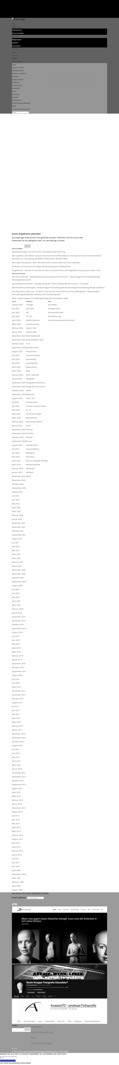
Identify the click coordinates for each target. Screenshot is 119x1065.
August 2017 (17, 702)
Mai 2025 (16, 363)
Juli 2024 (15, 402)
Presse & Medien (18, 33)
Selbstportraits (17, 30)
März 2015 (16, 796)
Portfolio (29, 433)
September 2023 (19, 441)
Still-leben (30, 457)
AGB (14, 10)
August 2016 (17, 745)
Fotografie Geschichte (35, 382)
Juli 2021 (15, 542)
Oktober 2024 (18, 390)
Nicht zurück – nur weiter (78, 283)
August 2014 (17, 812)
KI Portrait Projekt (33, 414)
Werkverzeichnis (33, 464)
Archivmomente (33, 355)
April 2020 (16, 601)
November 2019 (19, 620)
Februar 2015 (17, 800)
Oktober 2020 (18, 577)
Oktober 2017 (18, 698)
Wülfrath (29, 472)
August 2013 (17, 839)
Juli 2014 (15, 815)
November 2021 (19, 527)
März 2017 (16, 722)
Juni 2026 (16, 312)
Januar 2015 (17, 804)
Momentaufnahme (34, 421)
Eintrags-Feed (54, 308)
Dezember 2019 (18, 616)
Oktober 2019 (18, 624)
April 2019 (16, 648)
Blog (28, 371)
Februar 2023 (17, 468)
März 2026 (16, 324)
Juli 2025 (15, 355)
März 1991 (16, 878)
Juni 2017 (16, 710)
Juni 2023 (16, 453)
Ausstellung (31, 359)
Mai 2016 (16, 757)
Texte (14, 52)
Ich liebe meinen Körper (36, 406)
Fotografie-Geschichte (35, 386)
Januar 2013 (17, 854)
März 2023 (16, 464)
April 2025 (16, 367)
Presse (29, 441)
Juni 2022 (16, 499)
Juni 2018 (16, 683)
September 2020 (19, 581)
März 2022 (16, 511)
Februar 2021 (17, 562)
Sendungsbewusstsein (21, 279)
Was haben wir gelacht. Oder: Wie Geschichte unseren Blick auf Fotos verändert (46, 262)
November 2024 (19, 386)
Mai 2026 (16, 316)
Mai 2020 (16, 597)
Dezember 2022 (18, 476)
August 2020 (17, 585)
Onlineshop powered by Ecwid (61, 320)
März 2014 (16, 831)
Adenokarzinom (33, 324)
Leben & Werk (17, 27)
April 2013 (16, 847)
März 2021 (16, 558)
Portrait (29, 437)
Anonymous (31, 351)
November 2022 (19, 480)
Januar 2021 (17, 566)
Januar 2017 (17, 730)
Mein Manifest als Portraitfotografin (45, 294)
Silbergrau (30, 453)
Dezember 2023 (18, 429)
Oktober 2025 (18, 343)
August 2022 (17, 492)
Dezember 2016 (18, 734)
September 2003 (19, 874)
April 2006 (16, 870)
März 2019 (16, 652)
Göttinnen (30, 394)
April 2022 (16, 507)
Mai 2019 (16, 644)
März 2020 (16, 605)
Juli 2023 (15, 449)
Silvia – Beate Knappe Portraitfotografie (28, 298)
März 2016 (16, 765)
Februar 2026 (17, 328)
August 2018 (17, 675)
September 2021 (19, 535)
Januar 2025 (17, 379)
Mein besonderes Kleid (58, 298)
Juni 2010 (16, 866)
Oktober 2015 (18, 780)
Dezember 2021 (18, 523)
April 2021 (16, 554)
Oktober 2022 (18, 484)
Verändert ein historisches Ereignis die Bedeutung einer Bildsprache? (41, 266)
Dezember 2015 (18, 773)
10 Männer (100, 287)
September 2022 (19, 488)
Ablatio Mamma (33, 320)
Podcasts (15, 55)
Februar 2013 (17, 851)
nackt (28, 425)
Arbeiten (15, 36)
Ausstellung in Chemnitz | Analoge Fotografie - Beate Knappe (38, 283)
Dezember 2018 (18, 663)
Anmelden (52, 304)
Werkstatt (15, 49)
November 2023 (19, 433)
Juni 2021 (16, 546)
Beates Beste (31, 367)
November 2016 (19, 737)
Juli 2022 (15, 496)
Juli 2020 (15, 589)
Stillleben (15, 43)
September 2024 (19, 394)
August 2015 (17, 788)
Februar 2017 (17, 726)
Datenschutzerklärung (21, 7)
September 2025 (19, 347)
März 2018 (16, 687)
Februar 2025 (17, 375)
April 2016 (16, 761)
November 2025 (19, 339)
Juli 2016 (15, 749)
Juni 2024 (16, 406)
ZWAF (28, 476)
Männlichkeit (31, 418)
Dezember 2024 (18, 382)
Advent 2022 (31, 328)
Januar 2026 (17, 332)
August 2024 (17, 398)
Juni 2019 (16, 640)
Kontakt (14, 58)
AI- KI (28, 343)
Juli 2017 (15, 706)
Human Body (31, 402)
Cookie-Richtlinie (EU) (21, 13)
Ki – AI (28, 410)
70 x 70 (29, 316)
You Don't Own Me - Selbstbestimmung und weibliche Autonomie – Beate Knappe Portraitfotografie (54, 277)
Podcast (29, 429)
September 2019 (19, 628)
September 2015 (19, 784)
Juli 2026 (15, 308)
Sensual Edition (32, 449)
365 (27, 312)
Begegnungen (16, 40)
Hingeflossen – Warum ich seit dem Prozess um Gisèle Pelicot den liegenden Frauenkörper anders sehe (56, 270)
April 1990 (16, 886)
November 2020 (19, 574)
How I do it (30, 398)
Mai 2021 (16, 550)
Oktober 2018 (18, 667)
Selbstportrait (32, 445)
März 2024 (16, 418)
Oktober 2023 (18, 437)
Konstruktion (16, 46)
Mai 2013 (16, 843)
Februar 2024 (17, 421)
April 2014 (16, 827)
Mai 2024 (16, 410)
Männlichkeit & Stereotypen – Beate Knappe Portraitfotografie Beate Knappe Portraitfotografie (52, 287)
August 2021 (17, 538)
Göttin (28, 390)
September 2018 (19, 671)
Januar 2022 (17, 519)
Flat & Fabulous (32, 375)
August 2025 (17, 351)
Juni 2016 (16, 753)
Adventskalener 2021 (35, 339)
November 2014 (19, 808)
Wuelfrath (30, 468)
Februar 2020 (17, 609)
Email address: (19, 897)
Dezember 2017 (18, 691)
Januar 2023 (17, 472)
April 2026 (16, 320)
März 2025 (16, 371)
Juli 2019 (15, 636)
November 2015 (19, 776)
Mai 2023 (16, 457)
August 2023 (17, 445)
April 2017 (16, 718)
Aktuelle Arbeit (32, 347)
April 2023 (16, 460)
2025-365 (30, 308)
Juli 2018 (15, 679)
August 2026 (17, 304)
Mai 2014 (16, 823)
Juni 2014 (16, 819)
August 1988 (17, 890)
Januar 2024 (17, 425)
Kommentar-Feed (55, 312)
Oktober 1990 (18, 882)
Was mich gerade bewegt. (37, 460)
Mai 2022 (16, 503)
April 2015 (16, 792)
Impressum (16, 4)
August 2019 (17, 632)
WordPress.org (54, 316)
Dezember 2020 (18, 570)
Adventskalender (33, 336)
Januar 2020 (17, 613)
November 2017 (19, 695)
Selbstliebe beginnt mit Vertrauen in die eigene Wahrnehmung (38, 252)
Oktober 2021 (18, 531)
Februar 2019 (17, 656)
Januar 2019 (17, 659)
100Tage (29, 304)
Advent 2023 (31, 332)
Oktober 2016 (18, 741)
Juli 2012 (15, 858)
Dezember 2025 (18, 336)
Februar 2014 (17, 835)
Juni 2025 (16, 359)
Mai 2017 (16, 714)
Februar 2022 (17, 515)
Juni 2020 (16, 593)
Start (13, 24)
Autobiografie (32, 363)
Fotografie (30, 379)
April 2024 (16, 414)
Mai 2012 (16, 862)
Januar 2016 (17, 769)
